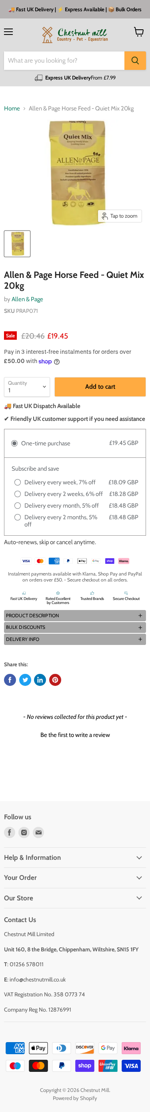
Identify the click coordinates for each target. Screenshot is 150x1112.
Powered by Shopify (75, 1098)
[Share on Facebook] (10, 680)
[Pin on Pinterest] (55, 680)
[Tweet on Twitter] (25, 680)
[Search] (135, 60)
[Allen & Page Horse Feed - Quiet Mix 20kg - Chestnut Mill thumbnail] (17, 244)
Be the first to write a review (75, 735)
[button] (75, 615)
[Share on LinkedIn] (40, 680)
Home (12, 108)
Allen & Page (27, 299)
